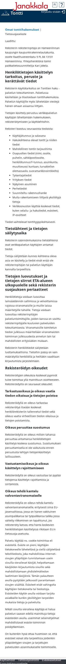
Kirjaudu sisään (50, 11)
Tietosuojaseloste (28, 660)
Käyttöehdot (7, 660)
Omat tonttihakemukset (22, 30)
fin (54, 4)
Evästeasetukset (51, 660)
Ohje (61, 4)
